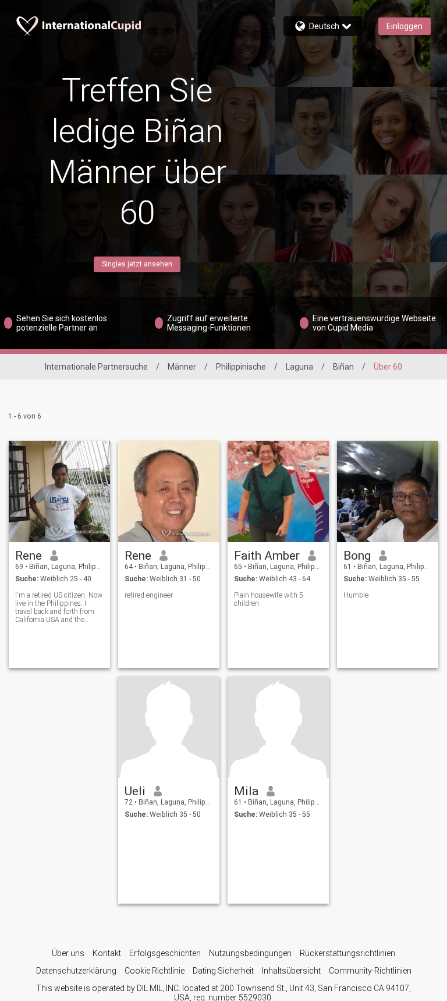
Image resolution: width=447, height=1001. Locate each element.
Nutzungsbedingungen (250, 953)
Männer (182, 366)
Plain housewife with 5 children (268, 599)
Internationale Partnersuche (96, 366)
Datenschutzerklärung (76, 970)
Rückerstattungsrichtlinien (347, 953)
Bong (357, 556)
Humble (355, 595)
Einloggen (404, 26)
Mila (246, 791)
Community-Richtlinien (370, 970)
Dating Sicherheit (223, 970)
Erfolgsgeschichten (165, 953)
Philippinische (241, 366)
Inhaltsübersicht (291, 970)
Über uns (68, 953)
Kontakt (107, 953)
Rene (28, 556)
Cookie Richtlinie (155, 970)
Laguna (299, 366)
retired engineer (149, 595)
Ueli (135, 791)
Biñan (343, 366)
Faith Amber (267, 556)
